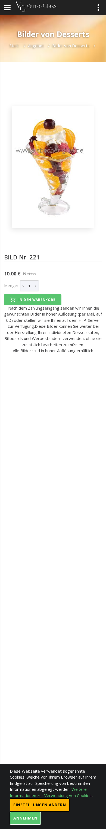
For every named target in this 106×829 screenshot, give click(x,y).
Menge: (11, 285)
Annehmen (25, 818)
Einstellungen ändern (39, 804)
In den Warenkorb (37, 299)
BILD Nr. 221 (22, 257)
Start (15, 45)
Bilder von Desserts (71, 45)
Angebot (36, 45)
